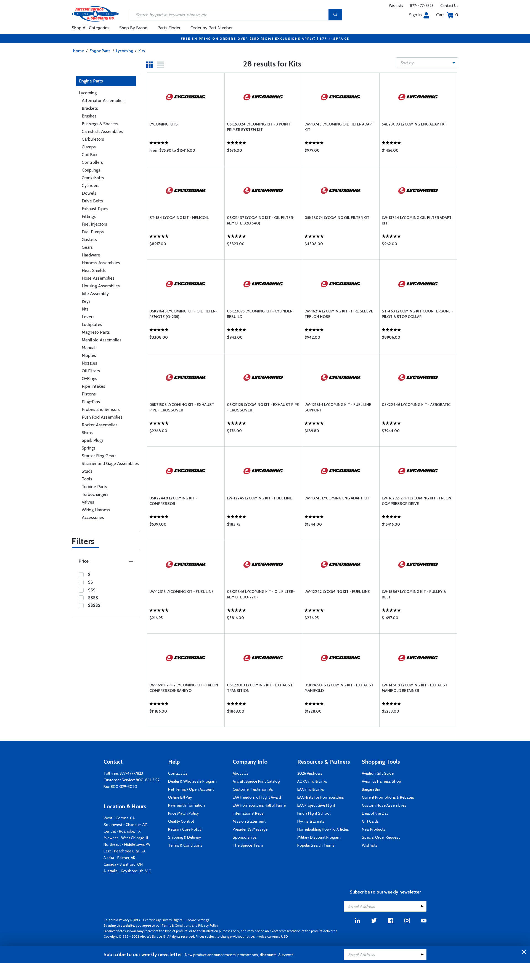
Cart (447, 14)
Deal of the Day (375, 813)
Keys (86, 301)
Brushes (89, 116)
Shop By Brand (133, 27)
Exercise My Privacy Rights (162, 920)
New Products (373, 829)
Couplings (91, 170)
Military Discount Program (319, 837)
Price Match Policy (183, 813)
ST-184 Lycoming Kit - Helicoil (179, 217)
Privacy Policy (208, 925)
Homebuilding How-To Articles (323, 829)
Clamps (89, 146)
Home (78, 50)
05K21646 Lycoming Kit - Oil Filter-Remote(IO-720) (261, 594)
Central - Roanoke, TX (122, 831)
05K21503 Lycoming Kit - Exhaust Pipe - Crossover (181, 407)
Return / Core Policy (185, 829)
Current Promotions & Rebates (388, 797)
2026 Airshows (309, 773)
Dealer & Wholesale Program (192, 781)
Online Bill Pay (180, 797)
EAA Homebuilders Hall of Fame (259, 805)
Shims (87, 432)
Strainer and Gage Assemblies (110, 463)
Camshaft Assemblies (102, 131)
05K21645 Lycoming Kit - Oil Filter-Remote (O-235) (183, 314)
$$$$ (93, 597)
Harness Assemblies (101, 262)
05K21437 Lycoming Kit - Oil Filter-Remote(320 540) (261, 220)
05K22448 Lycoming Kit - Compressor (173, 501)
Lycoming (124, 50)
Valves (88, 502)
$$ (90, 582)
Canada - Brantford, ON (123, 864)
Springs (89, 448)
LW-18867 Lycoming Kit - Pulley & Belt (414, 594)
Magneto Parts (96, 332)
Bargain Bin (371, 789)
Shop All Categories (90, 27)
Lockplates (92, 324)
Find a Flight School (313, 813)
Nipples (89, 355)
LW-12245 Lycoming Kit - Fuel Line (259, 498)
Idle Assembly (95, 293)
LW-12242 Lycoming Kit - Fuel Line (337, 591)
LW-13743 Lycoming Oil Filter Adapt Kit (339, 127)
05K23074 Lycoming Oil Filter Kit (336, 217)
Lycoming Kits (163, 124)
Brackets (90, 108)
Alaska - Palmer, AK (119, 857)
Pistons (89, 394)
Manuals (89, 347)
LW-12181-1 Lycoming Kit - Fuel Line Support (337, 407)
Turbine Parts (94, 486)
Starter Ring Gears (99, 455)
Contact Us (449, 5)
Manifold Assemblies (101, 340)
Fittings (89, 216)
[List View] (160, 64)
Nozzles (89, 363)
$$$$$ (94, 605)
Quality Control (181, 821)
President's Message (250, 829)
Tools (87, 479)
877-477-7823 (421, 5)
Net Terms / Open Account (191, 789)
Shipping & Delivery (184, 837)
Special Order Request (381, 837)
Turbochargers (95, 494)
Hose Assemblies (98, 278)
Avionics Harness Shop (381, 781)
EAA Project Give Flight (316, 805)
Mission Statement (249, 821)
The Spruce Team (248, 845)
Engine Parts (100, 50)
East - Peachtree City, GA (124, 851)
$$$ (92, 589)
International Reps (248, 813)
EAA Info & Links (310, 789)
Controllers (92, 162)
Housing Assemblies (101, 285)
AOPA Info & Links (312, 781)
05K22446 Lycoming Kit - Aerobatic (416, 404)
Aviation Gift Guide (378, 773)
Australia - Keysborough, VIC (127, 870)
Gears (87, 247)
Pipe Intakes (93, 386)
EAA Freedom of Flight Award (257, 797)
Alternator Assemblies (103, 100)
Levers (88, 316)
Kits (142, 50)
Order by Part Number (211, 27)
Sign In (415, 14)
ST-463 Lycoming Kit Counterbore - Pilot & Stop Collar (417, 314)
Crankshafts (93, 177)
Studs (87, 471)
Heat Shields (94, 270)
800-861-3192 (148, 779)
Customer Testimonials (253, 789)
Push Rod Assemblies (102, 417)
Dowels (89, 193)
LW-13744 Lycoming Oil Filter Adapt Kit (417, 220)
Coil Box (89, 154)
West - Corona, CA (119, 817)
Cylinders (90, 185)
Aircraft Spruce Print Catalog (256, 781)
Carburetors (93, 139)
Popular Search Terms (316, 845)
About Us (240, 773)
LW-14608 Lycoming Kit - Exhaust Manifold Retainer (414, 688)
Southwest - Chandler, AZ (125, 824)
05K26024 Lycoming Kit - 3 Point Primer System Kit (258, 127)
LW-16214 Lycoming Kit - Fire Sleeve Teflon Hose (338, 314)
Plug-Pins (91, 401)
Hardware (91, 255)
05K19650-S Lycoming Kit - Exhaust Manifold (338, 688)
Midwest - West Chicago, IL (126, 837)
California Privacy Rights (122, 920)
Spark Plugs (93, 440)
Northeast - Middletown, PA (127, 844)
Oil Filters (91, 370)
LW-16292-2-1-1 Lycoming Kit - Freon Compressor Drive (416, 501)
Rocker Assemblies (100, 424)
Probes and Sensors (101, 409)
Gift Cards (370, 821)
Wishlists (396, 5)
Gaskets (89, 239)
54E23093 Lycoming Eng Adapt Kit (415, 124)
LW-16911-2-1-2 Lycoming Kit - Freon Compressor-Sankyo (183, 688)
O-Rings (89, 378)
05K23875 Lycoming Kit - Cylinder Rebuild (259, 314)
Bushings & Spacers (100, 123)
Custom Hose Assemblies (384, 805)
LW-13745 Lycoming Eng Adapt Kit (336, 498)
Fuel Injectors (94, 224)
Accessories (93, 517)
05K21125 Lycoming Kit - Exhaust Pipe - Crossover (263, 407)
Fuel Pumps (93, 231)
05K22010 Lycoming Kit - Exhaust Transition (260, 688)
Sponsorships (245, 837)
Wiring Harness (96, 509)
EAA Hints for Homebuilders (320, 797)
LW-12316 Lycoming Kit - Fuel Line (181, 591)
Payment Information (186, 805)
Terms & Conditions (185, 845)
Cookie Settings (197, 920)
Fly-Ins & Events (310, 821)
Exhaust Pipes (95, 208)
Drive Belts (92, 201)
